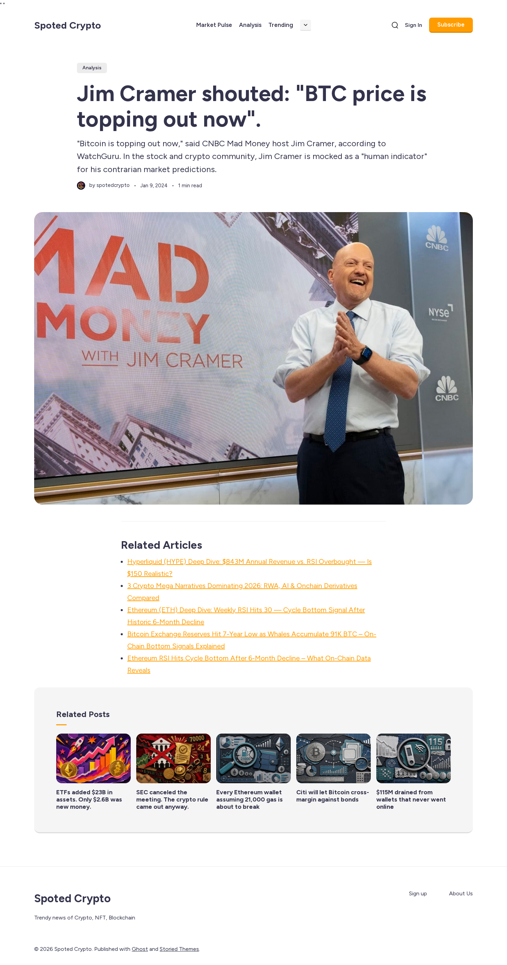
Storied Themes (179, 949)
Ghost (140, 949)
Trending (280, 24)
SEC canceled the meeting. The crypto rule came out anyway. (172, 799)
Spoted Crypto (67, 25)
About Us (461, 893)
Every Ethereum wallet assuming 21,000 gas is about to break (249, 799)
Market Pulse (214, 24)
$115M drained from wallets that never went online (411, 799)
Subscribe (451, 24)
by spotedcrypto (109, 185)
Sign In (413, 25)
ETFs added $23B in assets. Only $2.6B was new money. (89, 799)
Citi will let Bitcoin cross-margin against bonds (332, 795)
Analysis (250, 24)
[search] (395, 25)
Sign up (418, 893)
